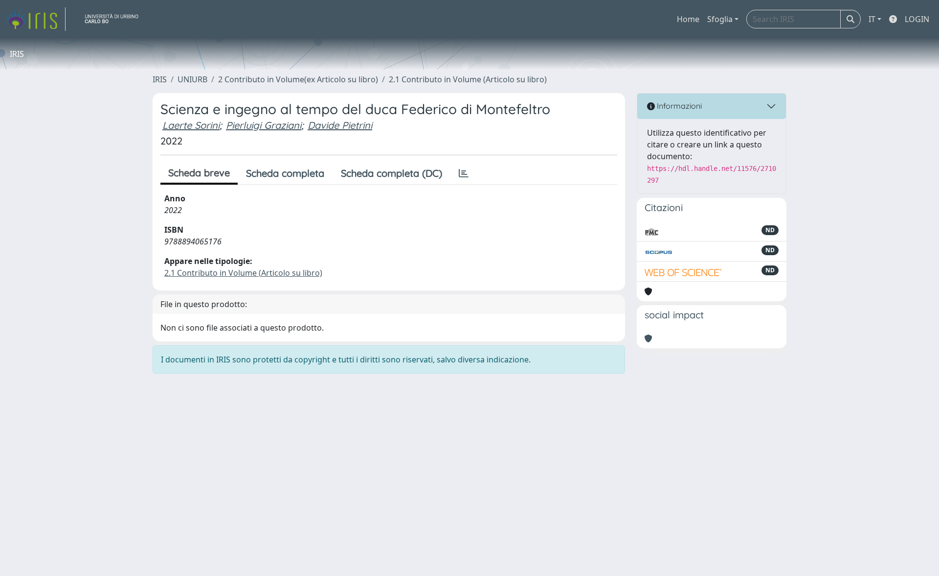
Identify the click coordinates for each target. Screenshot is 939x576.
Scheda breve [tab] (199, 173)
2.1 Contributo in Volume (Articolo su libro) (468, 79)
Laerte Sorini (191, 125)
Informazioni (678, 106)
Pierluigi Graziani (263, 125)
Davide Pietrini (340, 125)
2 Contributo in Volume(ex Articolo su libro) (298, 79)
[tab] (463, 173)
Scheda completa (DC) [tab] (391, 173)
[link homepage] (36, 19)
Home (688, 19)
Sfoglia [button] (720, 19)
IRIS (160, 79)
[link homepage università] (115, 19)
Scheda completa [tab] (285, 173)
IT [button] (872, 19)
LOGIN (917, 19)
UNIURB (192, 79)
